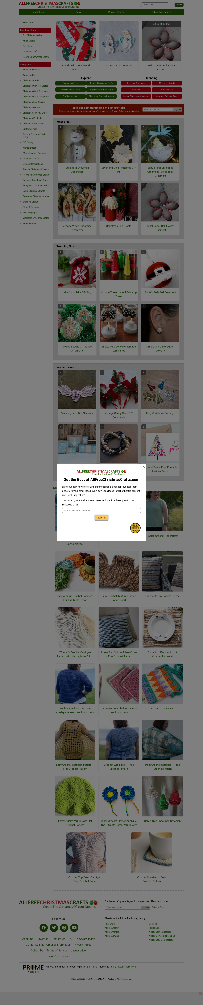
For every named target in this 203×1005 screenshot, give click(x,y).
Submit (101, 517)
